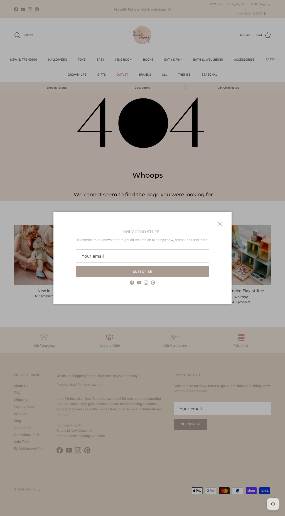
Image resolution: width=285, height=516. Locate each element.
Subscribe (142, 272)
